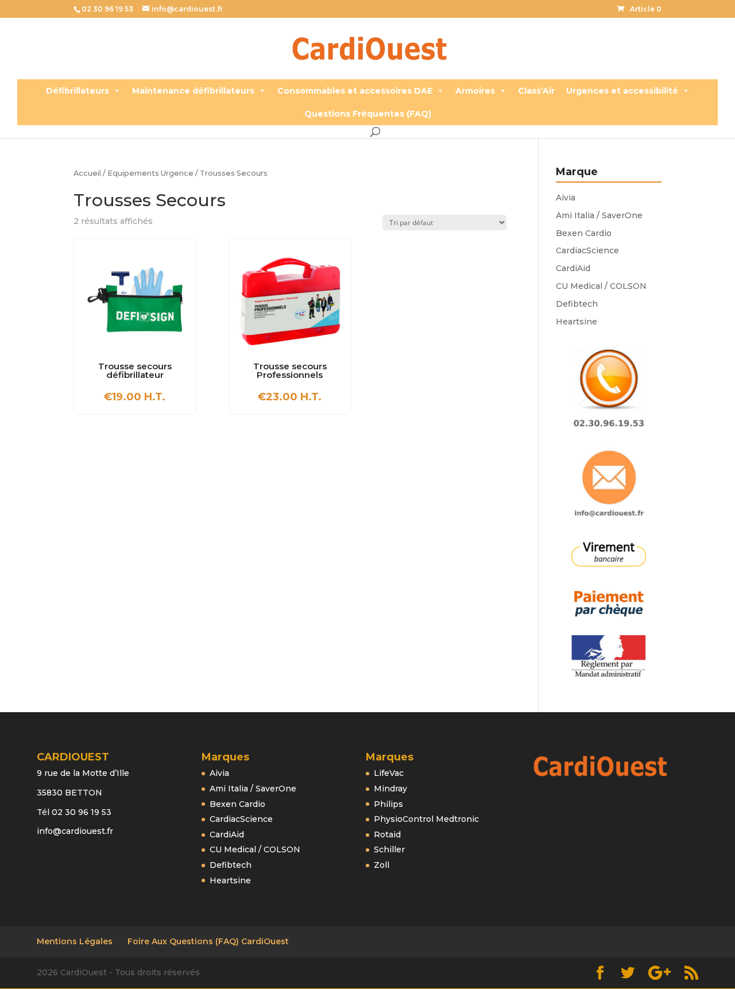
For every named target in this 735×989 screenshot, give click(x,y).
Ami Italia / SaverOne (599, 215)
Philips (388, 804)
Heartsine (576, 321)
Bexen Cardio (584, 233)
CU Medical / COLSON (601, 286)
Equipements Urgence (150, 173)
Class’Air (536, 91)
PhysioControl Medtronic (426, 819)
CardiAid (573, 268)
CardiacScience (587, 250)
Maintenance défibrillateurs (193, 91)
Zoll (381, 865)
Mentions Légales (75, 941)
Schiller (389, 849)
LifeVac (389, 773)
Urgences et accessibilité (622, 91)
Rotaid (387, 834)
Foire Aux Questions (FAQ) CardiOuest (208, 941)
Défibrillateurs (77, 91)
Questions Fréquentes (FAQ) (367, 114)
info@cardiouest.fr (75, 831)
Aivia (565, 197)
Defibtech (577, 304)
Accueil (87, 173)
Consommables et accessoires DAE (354, 91)
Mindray (390, 788)
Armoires (475, 91)
